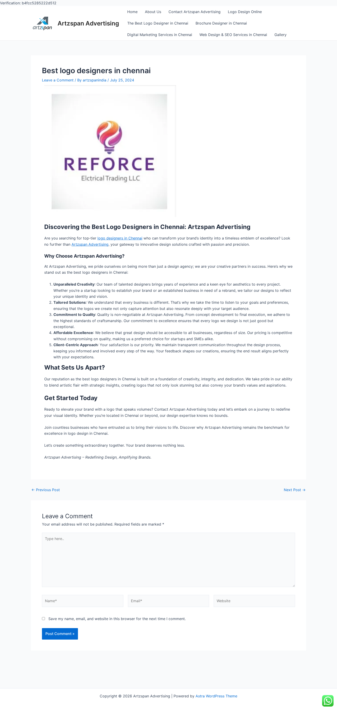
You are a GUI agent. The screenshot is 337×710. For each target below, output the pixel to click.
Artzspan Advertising (88, 23)
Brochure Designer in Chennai (221, 23)
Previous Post (45, 490)
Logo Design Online (245, 11)
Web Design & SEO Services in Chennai (233, 34)
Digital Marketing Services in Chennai (159, 34)
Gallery (280, 34)
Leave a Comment (58, 80)
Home (132, 11)
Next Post (295, 490)
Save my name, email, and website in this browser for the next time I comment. (117, 618)
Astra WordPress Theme (216, 696)
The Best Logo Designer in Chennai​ (157, 23)
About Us (153, 11)
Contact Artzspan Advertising (194, 11)
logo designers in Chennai (119, 238)
